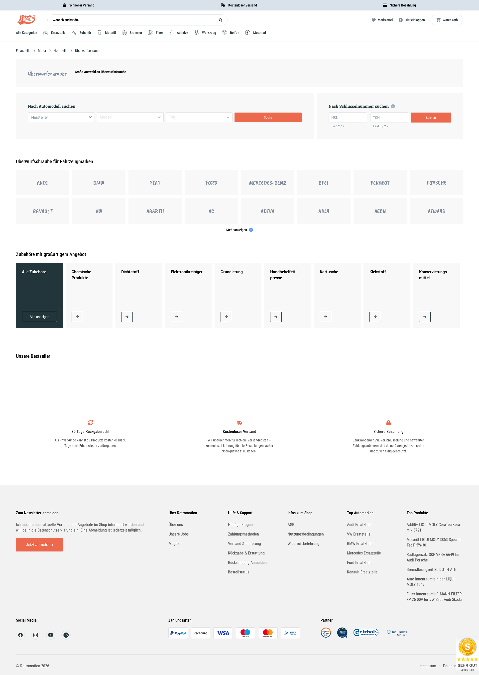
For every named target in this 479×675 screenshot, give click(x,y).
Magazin (175, 543)
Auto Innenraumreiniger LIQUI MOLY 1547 (431, 582)
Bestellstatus (238, 572)
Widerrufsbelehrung (303, 543)
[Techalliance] (396, 636)
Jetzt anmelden (39, 544)
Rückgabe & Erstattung (246, 553)
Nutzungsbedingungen (306, 534)
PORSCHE (436, 182)
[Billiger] (326, 636)
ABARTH (155, 211)
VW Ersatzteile (358, 534)
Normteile (60, 51)
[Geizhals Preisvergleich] (366, 636)
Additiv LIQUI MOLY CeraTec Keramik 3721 (434, 527)
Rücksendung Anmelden (247, 562)
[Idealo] (342, 636)
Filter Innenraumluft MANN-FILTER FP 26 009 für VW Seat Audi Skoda (434, 597)
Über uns (176, 524)
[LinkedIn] (66, 638)
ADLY (323, 211)
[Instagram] (35, 638)
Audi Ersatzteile (359, 524)
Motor (42, 51)
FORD (211, 182)
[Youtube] (50, 638)
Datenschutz (453, 666)
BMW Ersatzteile (360, 543)
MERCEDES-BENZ (267, 182)
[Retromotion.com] (26, 21)
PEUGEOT (380, 182)
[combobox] (61, 117)
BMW (98, 182)
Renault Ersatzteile (362, 572)
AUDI (42, 182)
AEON (380, 211)
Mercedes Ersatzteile (364, 553)
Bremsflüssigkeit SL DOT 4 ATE (431, 569)
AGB (291, 524)
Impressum (427, 666)
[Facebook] (20, 638)
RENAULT (42, 211)
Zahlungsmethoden (243, 534)
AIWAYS (436, 211)
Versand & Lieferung (244, 543)
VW (99, 211)
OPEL (324, 182)
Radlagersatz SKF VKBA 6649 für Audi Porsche (433, 557)
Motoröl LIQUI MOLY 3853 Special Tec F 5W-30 (434, 542)
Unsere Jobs (179, 534)
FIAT (155, 182)
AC (211, 211)
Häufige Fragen (240, 524)
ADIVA (267, 211)
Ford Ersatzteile (359, 562)
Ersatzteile (23, 51)
